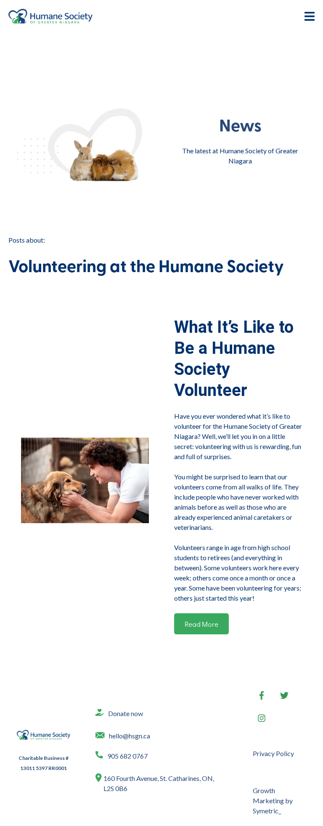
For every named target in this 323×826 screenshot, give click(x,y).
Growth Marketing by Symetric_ (273, 800)
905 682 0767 (127, 756)
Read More (201, 623)
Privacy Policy (273, 753)
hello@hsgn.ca (129, 736)
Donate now (125, 713)
